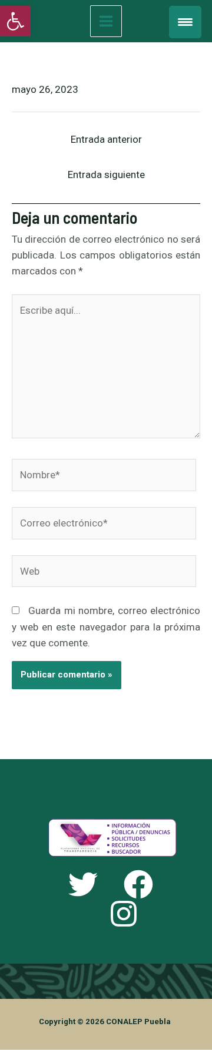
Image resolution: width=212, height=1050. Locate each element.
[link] (15, 21)
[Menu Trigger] (185, 22)
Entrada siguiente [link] (106, 174)
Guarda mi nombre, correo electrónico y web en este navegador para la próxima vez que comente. (106, 626)
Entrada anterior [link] (106, 139)
